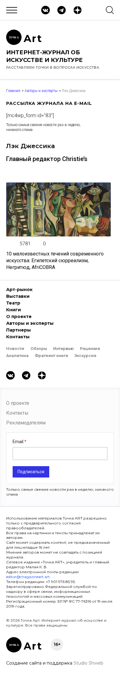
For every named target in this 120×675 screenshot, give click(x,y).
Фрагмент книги (51, 355)
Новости (15, 348)
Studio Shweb (88, 663)
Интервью (63, 348)
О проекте (19, 316)
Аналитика (17, 355)
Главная (13, 91)
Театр (13, 303)
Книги (13, 310)
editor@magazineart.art (28, 576)
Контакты (18, 336)
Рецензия (90, 348)
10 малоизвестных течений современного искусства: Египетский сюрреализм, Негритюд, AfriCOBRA (55, 260)
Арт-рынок (19, 289)
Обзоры (38, 348)
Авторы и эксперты (41, 91)
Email (18, 441)
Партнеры (18, 330)
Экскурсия (85, 355)
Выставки (18, 296)
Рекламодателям (26, 423)
